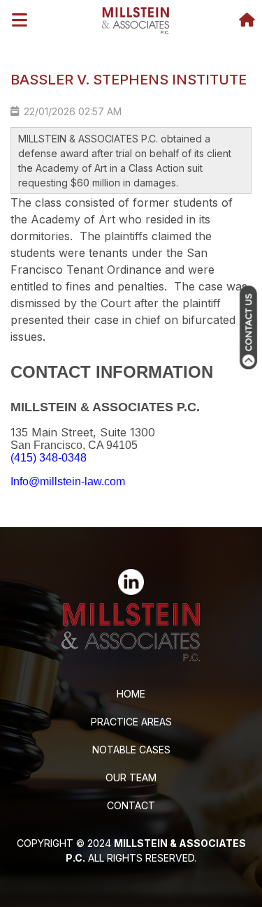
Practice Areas (131, 722)
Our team (131, 777)
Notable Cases (131, 749)
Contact (131, 805)
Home (131, 694)
